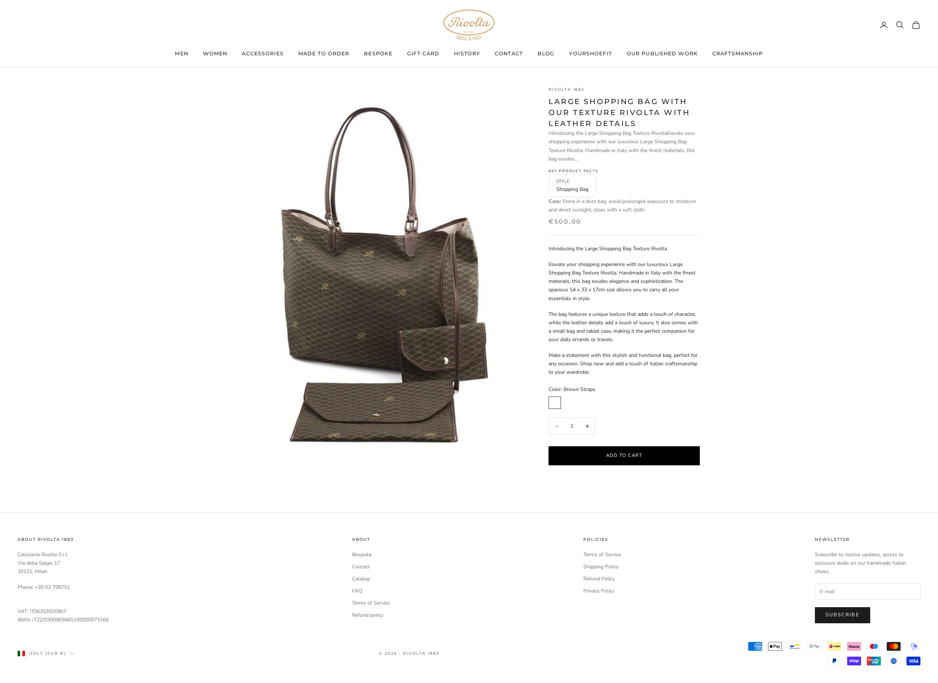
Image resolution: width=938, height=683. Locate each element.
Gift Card (423, 53)
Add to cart (624, 455)
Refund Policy (599, 578)
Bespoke (378, 53)
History (467, 53)
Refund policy (367, 615)
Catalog (361, 578)
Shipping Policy (600, 566)
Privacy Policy (598, 590)
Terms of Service (371, 602)
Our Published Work (662, 53)
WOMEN (215, 53)
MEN (181, 53)
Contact (509, 53)
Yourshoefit (590, 53)
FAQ (357, 590)
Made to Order (324, 53)
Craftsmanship (737, 53)
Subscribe (843, 615)
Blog (546, 53)
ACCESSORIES (262, 53)
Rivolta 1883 (566, 89)
